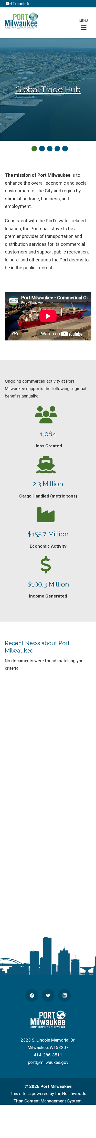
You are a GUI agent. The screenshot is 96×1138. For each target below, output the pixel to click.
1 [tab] (34, 148)
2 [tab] (42, 148)
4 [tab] (57, 148)
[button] (83, 24)
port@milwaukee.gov (48, 1062)
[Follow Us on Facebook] (31, 995)
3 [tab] (49, 148)
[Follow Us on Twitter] (48, 995)
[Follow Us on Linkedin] (64, 995)
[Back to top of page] (85, 1126)
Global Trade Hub (48, 89)
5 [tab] (65, 148)
